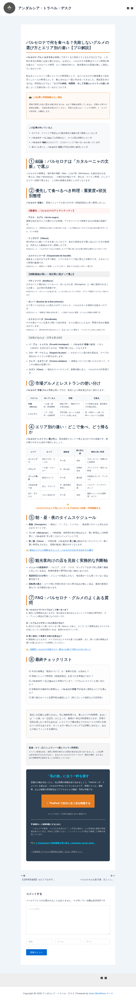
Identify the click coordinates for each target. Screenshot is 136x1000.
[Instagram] (132, 8)
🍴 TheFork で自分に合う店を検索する (68, 803)
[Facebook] (128, 8)
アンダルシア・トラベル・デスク (45, 8)
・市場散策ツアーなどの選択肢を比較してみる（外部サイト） (57, 852)
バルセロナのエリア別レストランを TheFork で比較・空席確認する (68, 508)
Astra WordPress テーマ (101, 993)
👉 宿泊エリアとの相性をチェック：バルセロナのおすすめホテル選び (59, 550)
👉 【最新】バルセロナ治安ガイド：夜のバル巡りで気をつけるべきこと (58, 649)
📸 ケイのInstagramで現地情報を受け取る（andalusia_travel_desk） (63, 843)
